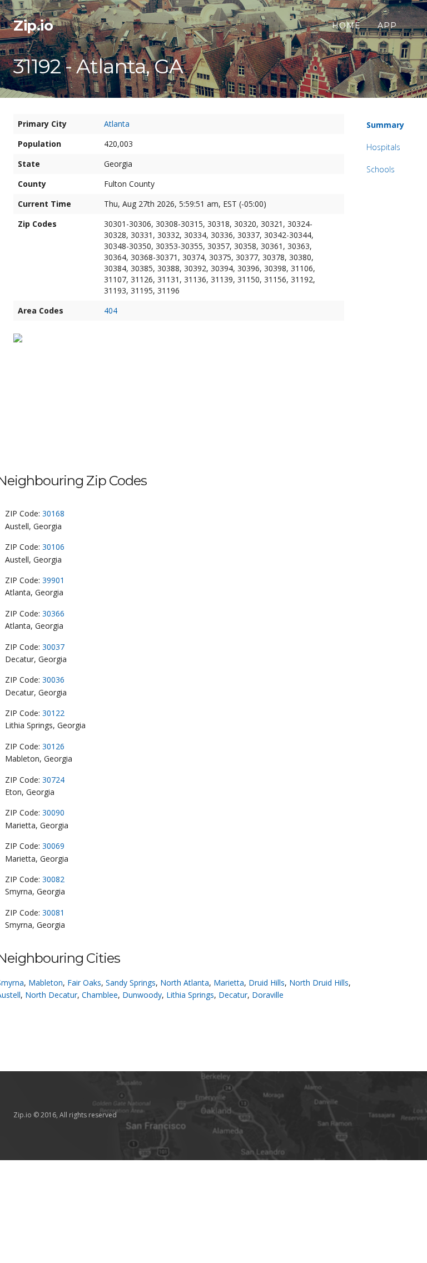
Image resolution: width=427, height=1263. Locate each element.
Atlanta (117, 123)
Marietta (229, 982)
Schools (380, 169)
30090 (53, 812)
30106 (53, 546)
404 (110, 310)
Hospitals (383, 147)
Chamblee (100, 994)
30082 (53, 879)
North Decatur (51, 994)
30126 (53, 746)
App (387, 26)
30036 (53, 679)
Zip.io (33, 25)
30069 (53, 846)
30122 (53, 713)
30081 (53, 912)
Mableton (45, 982)
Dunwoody (142, 994)
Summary (385, 125)
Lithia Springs (190, 994)
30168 (53, 513)
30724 (53, 779)
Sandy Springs (131, 982)
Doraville (268, 994)
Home (346, 26)
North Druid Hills (319, 982)
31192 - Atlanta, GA (98, 66)
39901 (53, 580)
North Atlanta (184, 982)
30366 (53, 613)
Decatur (233, 994)
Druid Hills (267, 982)
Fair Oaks (84, 982)
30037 (53, 647)
